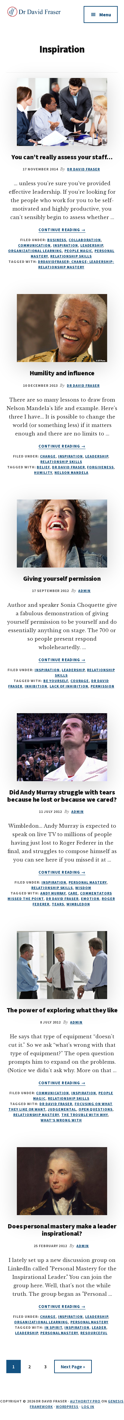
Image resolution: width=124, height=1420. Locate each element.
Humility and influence (62, 373)
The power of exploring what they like (62, 1010)
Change (48, 456)
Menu (105, 14)
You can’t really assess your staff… (62, 157)
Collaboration (85, 240)
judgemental (62, 1109)
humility (43, 472)
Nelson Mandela (71, 472)
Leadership (91, 245)
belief (43, 467)
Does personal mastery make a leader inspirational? (62, 1229)
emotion (90, 898)
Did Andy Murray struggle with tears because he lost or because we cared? (61, 796)
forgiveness (100, 467)
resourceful (93, 1333)
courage (79, 680)
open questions (96, 1109)
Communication (34, 245)
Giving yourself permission (62, 578)
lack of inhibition (69, 686)
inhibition (36, 686)
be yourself (55, 680)
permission (102, 686)
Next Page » (72, 1368)
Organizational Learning (35, 250)
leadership (26, 1333)
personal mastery (59, 1333)
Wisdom (83, 887)
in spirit (53, 1327)
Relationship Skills (71, 256)
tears (58, 904)
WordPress (67, 1406)
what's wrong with (61, 1120)
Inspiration (65, 245)
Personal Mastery (87, 882)
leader (99, 1327)
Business (57, 240)
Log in (88, 1406)
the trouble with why (84, 1114)
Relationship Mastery (36, 1114)
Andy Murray (53, 893)
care (73, 893)
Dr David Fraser (68, 467)
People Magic (78, 250)
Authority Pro (85, 1401)
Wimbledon (78, 904)
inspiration (76, 1327)
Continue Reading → (62, 230)
